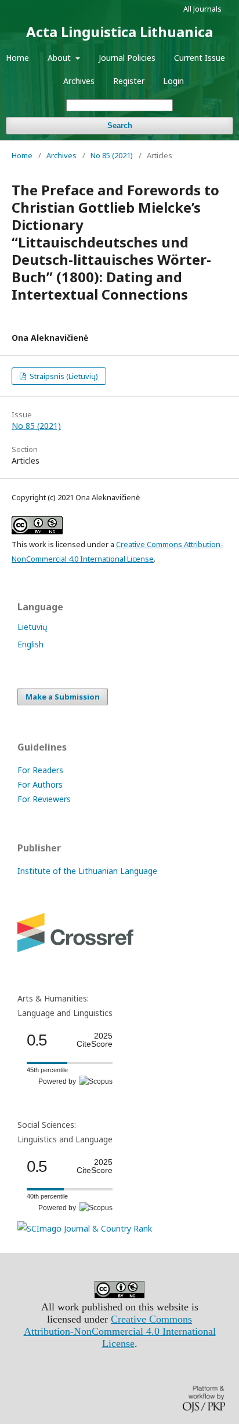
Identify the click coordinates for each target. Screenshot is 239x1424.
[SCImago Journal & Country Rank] (84, 1228)
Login (173, 80)
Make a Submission (63, 696)
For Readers (40, 769)
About (60, 57)
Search (119, 125)
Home (17, 57)
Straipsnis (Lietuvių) (63, 376)
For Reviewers (44, 798)
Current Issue (199, 57)
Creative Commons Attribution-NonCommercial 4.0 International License (120, 1331)
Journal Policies (127, 57)
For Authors (40, 784)
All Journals (202, 8)
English (30, 644)
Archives (79, 80)
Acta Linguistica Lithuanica (119, 31)
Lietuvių (32, 626)
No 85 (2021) (111, 155)
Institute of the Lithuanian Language (87, 870)
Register (128, 80)
